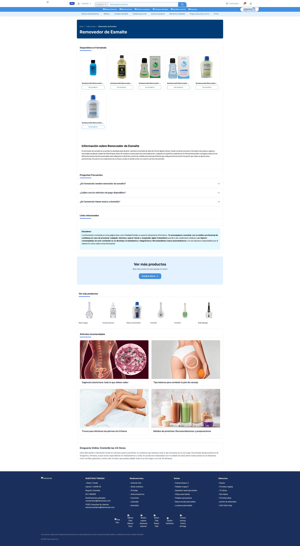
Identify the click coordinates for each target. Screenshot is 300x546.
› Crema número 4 (181, 483)
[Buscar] (182, 4)
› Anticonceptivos (137, 494)
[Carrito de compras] (251, 3)
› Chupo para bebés (182, 494)
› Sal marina (223, 494)
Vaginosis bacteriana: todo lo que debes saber (105, 382)
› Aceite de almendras (227, 502)
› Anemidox (134, 505)
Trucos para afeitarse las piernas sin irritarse (104, 431)
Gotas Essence (108, 323)
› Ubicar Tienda (91, 483)
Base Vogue (83, 323)
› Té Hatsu (222, 490)
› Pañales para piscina (183, 498)
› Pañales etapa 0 (181, 487)
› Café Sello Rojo (225, 505)
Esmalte (153, 323)
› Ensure (221, 483)
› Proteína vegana (225, 487)
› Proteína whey (224, 498)
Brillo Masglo (203, 323)
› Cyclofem (134, 498)
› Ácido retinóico (136, 487)
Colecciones (91, 26)
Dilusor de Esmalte (134, 323)
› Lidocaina (134, 502)
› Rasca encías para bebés (185, 502)
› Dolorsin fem (135, 483)
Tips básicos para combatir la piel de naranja (175, 382)
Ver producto (93, 87)
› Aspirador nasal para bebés (185, 490)
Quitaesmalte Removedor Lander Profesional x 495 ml (131, 83)
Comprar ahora (148, 276)
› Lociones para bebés (183, 505)
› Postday (134, 490)
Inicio (82, 26)
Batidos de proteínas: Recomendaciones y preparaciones (182, 431)
